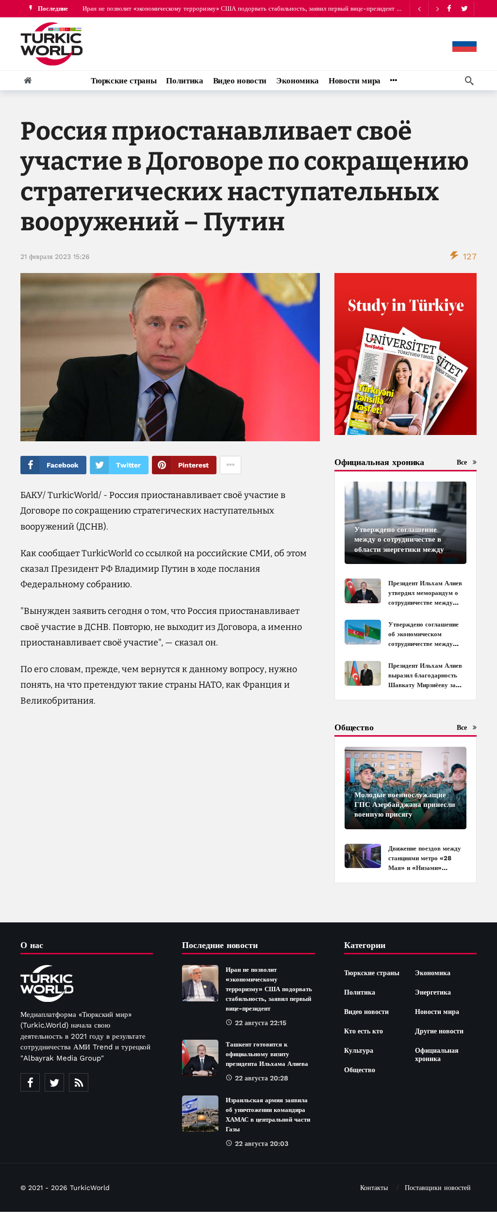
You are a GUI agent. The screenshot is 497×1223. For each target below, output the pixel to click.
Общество (359, 1070)
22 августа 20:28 (261, 1078)
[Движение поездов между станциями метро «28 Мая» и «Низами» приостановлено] (363, 856)
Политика (359, 992)
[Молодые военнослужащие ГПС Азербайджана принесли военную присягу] (405, 788)
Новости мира (437, 1011)
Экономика (432, 973)
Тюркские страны (371, 973)
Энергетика (433, 992)
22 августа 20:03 (261, 1143)
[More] (393, 80)
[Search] (469, 80)
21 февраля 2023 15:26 (55, 256)
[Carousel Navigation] (428, 8)
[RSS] (78, 1082)
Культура (358, 1050)
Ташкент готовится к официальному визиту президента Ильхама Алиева (267, 1054)
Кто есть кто (363, 1031)
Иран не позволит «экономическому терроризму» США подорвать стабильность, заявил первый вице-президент (239, 8)
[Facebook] (449, 8)
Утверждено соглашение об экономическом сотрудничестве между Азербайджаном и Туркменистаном (423, 644)
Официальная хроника (437, 1054)
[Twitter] (464, 8)
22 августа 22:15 (260, 1023)
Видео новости (366, 1011)
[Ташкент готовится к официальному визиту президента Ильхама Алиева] (200, 1058)
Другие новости (439, 1031)
